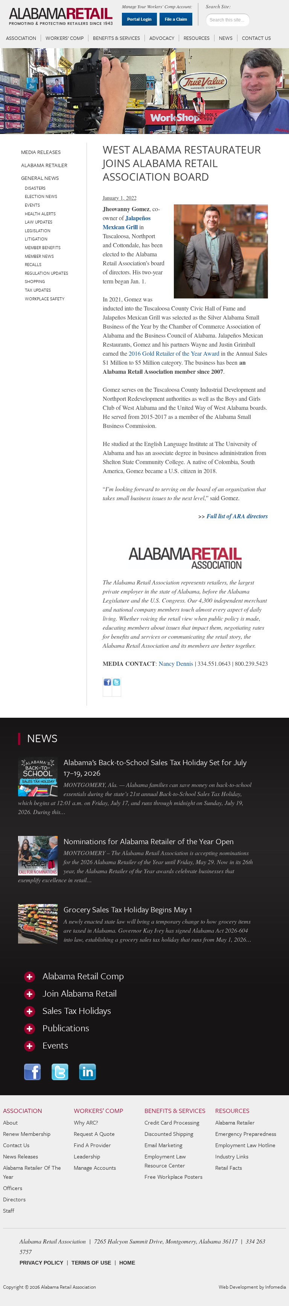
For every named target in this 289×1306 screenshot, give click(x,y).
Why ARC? (86, 1122)
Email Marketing (163, 1145)
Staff (8, 1210)
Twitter (61, 1072)
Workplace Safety (44, 298)
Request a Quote (94, 1133)
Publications (66, 1027)
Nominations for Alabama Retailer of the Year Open (149, 841)
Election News (41, 196)
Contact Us (256, 38)
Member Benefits (43, 247)
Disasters (35, 188)
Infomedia (275, 1287)
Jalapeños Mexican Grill (127, 222)
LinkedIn (88, 1072)
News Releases (20, 1156)
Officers (12, 1188)
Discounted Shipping (168, 1133)
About (10, 1122)
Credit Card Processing (171, 1122)
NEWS (42, 738)
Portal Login (139, 19)
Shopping (35, 281)
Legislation (37, 230)
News (226, 38)
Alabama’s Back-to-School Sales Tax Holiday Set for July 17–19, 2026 (155, 767)
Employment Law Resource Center (165, 1160)
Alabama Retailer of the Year (32, 1172)
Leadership (87, 1156)
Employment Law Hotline (245, 1145)
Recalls (33, 264)
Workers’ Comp (65, 38)
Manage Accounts (95, 1167)
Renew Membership (26, 1133)
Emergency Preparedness (245, 1133)
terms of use (91, 1263)
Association (21, 38)
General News (40, 178)
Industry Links (231, 1156)
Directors (14, 1199)
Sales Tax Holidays (77, 1010)
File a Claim (176, 19)
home (127, 1263)
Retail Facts (228, 1167)
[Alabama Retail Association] (61, 17)
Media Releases (41, 152)
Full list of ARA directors (237, 516)
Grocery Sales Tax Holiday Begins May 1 (128, 909)
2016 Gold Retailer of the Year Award (174, 353)
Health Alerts (40, 213)
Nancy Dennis (176, 663)
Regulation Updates (46, 273)
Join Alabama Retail (80, 993)
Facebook (33, 1072)
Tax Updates (38, 290)
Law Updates (38, 222)
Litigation (36, 239)
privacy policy (41, 1263)
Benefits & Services (116, 38)
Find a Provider (92, 1145)
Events (32, 205)
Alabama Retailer (44, 165)
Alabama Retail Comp (83, 976)
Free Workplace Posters (173, 1176)
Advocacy (161, 38)
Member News (39, 256)
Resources (197, 38)
